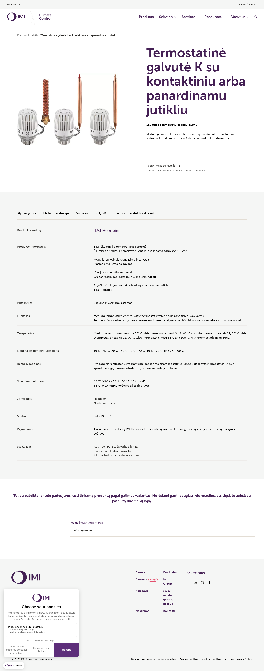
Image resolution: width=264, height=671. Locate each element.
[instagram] (202, 582)
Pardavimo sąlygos (167, 659)
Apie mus (142, 591)
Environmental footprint (134, 213)
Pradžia (21, 35)
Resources (213, 17)
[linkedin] (188, 582)
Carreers (141, 579)
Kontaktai (169, 611)
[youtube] (195, 582)
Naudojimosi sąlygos (143, 659)
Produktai (170, 572)
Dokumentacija (56, 213)
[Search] (255, 17)
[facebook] (209, 582)
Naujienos (142, 611)
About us (238, 17)
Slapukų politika (189, 659)
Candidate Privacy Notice (238, 659)
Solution (166, 17)
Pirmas (140, 572)
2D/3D (100, 213)
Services (188, 17)
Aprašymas (27, 213)
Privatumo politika (210, 659)
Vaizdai (82, 213)
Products (146, 17)
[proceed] (179, 166)
